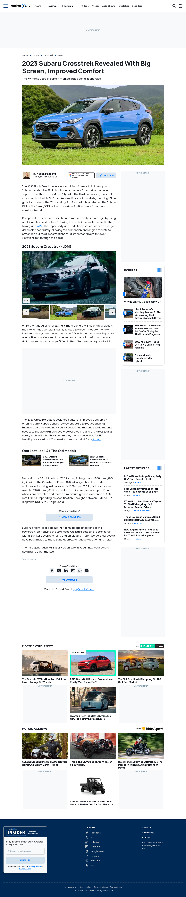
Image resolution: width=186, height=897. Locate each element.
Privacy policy (71, 887)
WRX (39, 226)
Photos (95, 6)
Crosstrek (48, 55)
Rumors (139, 482)
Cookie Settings (101, 887)
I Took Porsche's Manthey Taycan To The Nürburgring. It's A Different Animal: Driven (142, 504)
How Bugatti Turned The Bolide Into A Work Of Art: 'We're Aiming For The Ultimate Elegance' (142, 532)
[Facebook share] (52, 570)
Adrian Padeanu (46, 173)
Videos (85, 6)
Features (67, 6)
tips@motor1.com (83, 589)
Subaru (36, 55)
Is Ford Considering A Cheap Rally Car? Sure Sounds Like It (142, 478)
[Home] (21, 6)
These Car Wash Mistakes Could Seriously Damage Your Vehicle (142, 518)
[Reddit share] (80, 570)
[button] (26, 312)
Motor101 (138, 523)
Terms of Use (25, 869)
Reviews (52, 6)
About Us (146, 827)
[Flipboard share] (73, 570)
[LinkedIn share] (66, 570)
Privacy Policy (35, 866)
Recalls (136, 495)
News (38, 6)
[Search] (174, 6)
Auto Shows (108, 6)
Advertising (148, 832)
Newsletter (123, 6)
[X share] (59, 570)
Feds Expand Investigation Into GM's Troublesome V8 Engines (141, 490)
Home (25, 55)
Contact (146, 837)
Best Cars (137, 6)
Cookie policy (85, 887)
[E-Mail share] (86, 570)
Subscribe (25, 860)
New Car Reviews (142, 511)
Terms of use (116, 887)
